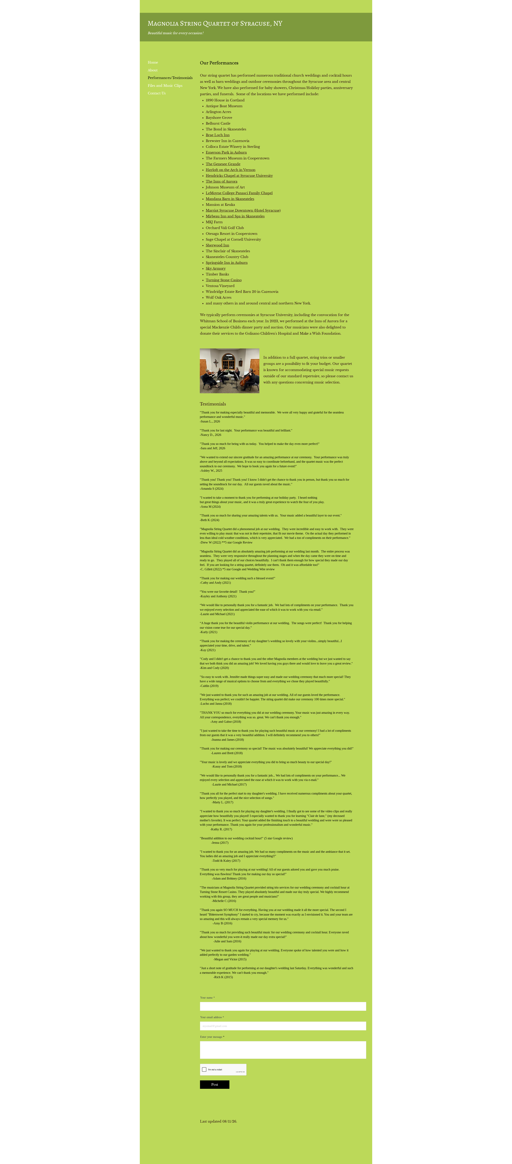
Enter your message (211, 1036)
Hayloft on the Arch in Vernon (230, 170)
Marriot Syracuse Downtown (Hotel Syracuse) (243, 210)
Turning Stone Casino (224, 280)
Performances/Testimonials (170, 78)
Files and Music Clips (165, 86)
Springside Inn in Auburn (227, 263)
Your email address (211, 1017)
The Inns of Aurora (221, 181)
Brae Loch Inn (218, 135)
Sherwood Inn (217, 245)
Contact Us (157, 93)
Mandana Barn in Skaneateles (230, 199)
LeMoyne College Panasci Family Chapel (239, 193)
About (153, 70)
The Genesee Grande (223, 164)
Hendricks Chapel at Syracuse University (239, 176)
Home (153, 62)
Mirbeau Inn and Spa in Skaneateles (235, 216)
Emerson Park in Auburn (226, 152)
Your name (206, 997)
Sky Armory (216, 268)
